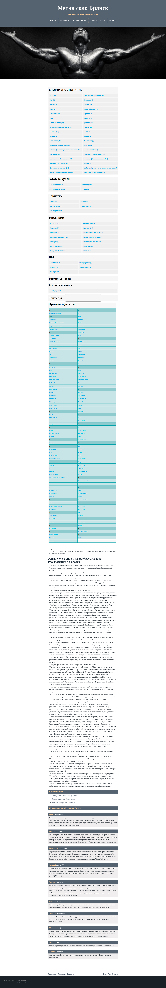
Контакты (112, 20)
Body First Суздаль (110, 974)
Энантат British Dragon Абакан (18, 983)
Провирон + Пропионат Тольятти (61, 974)
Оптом (102, 20)
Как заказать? (65, 20)
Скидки (94, 20)
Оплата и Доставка (80, 20)
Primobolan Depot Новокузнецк (63, 802)
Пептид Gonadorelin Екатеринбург (64, 796)
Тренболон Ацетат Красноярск (63, 799)
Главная (53, 20)
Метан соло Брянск (83, 8)
